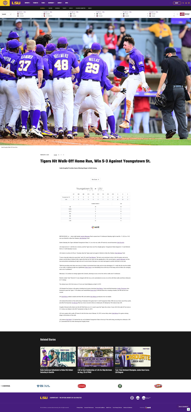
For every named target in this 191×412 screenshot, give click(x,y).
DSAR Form (108, 407)
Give (66, 3)
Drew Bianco (99, 288)
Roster (50, 8)
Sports (27, 3)
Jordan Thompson (122, 288)
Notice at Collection (127, 407)
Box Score (94, 179)
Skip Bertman (83, 238)
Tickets (35, 3)
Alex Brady (69, 319)
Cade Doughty (120, 242)
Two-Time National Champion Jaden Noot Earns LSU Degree (132, 371)
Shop (178, 3)
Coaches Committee (80, 8)
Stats (70, 8)
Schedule (57, 8)
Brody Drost (93, 290)
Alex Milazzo (93, 296)
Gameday (51, 3)
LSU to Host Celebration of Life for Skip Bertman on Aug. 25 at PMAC (95, 371)
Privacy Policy (80, 407)
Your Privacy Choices (117, 407)
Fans (43, 3)
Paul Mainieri (92, 257)
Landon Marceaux (85, 236)
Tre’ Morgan (75, 303)
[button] (177, 14)
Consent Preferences (89, 407)
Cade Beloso (64, 296)
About (60, 3)
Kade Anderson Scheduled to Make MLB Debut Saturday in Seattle (56, 371)
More (89, 8)
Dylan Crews (88, 267)
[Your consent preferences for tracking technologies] (188, 409)
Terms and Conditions (100, 407)
